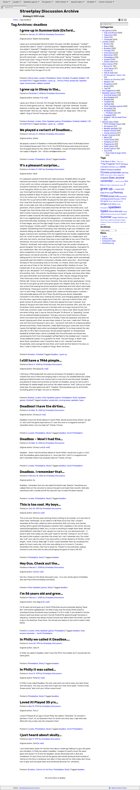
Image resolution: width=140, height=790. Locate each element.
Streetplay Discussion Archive (49, 11)
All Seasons (108, 126)
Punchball (108, 108)
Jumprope (108, 39)
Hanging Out (109, 142)
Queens (107, 59)
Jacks (106, 37)
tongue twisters (118, 217)
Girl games (46, 2)
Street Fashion (110, 149)
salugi (110, 201)
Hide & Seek (33, 78)
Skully (59, 78)
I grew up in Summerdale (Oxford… (47, 30)
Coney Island (108, 175)
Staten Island (109, 62)
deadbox (43, 81)
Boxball (31, 121)
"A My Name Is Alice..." (108, 161)
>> (125, 20)
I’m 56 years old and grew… (41, 594)
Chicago (107, 51)
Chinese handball (113, 169)
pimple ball (74, 81)
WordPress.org (108, 243)
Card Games (109, 68)
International (109, 53)
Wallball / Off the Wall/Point (115, 117)
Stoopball (74, 78)
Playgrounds (109, 144)
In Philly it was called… (38, 669)
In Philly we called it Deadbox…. (45, 639)
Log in (104, 236)
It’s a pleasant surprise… (40, 165)
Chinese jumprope (110, 172)
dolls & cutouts (119, 181)
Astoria (117, 167)
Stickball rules (111, 113)
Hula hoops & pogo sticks (116, 153)
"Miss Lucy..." (120, 161)
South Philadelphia (74, 433)
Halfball (107, 104)
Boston (107, 44)
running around (107, 199)
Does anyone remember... (112, 179)
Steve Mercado (115, 211)
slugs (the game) (118, 201)
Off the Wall (108, 193)
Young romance (110, 133)
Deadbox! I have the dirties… (42, 406)
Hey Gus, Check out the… (40, 563)
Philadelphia (51, 78)
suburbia (123, 214)
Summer (106, 217)
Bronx (106, 46)
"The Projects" (108, 164)
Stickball (90, 2)
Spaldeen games (30, 2)
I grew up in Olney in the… (40, 89)
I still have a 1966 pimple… (41, 360)
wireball (47, 83)
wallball (40, 83)
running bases (64, 400)
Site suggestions (109, 91)
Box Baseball (109, 97)
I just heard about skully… (41, 735)
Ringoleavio (108, 84)
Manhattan (108, 55)
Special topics (76, 2)
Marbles (107, 82)
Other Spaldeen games (51, 121)
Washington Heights (119, 220)
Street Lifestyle (105, 2)
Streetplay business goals (112, 214)
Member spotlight (111, 128)
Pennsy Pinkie (63, 81)
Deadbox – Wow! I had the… (41, 439)
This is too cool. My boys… (40, 504)
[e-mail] (45, 98)
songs (103, 203)
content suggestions (118, 175)
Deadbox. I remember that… (42, 472)
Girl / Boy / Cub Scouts (111, 185)
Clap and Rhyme (110, 33)
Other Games (60, 2)
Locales (16, 2)
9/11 (118, 164)
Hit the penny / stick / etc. (115, 75)
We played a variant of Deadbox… (46, 130)
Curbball (107, 102)
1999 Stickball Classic (113, 124)
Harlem (122, 185)
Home (5, 2)
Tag (105, 88)
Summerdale (30, 83)
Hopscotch (108, 35)
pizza (120, 196)
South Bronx (111, 204)
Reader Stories (110, 131)
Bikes (106, 137)
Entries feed (107, 239)
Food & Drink (109, 140)
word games (115, 222)
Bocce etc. (108, 66)
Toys (106, 151)
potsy (125, 196)
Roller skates (109, 146)
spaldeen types (77, 400)
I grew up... (52, 81)
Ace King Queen (110, 95)
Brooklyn (31, 354)
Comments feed (109, 241)
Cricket (107, 71)
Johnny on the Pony (44, 770)
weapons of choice (106, 222)
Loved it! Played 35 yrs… (39, 702)
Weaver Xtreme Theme (119, 788)
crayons (104, 178)
